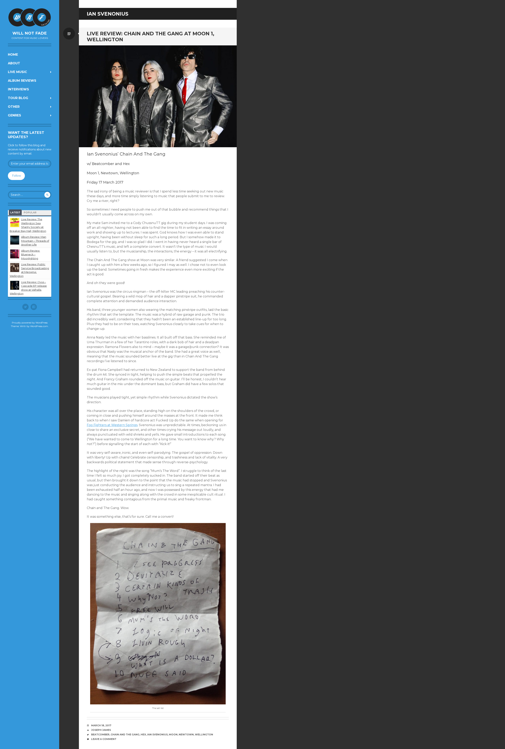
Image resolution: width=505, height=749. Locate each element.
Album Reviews (22, 80)
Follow (16, 175)
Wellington (204, 734)
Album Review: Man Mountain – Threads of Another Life (35, 240)
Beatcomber (100, 734)
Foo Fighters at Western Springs (112, 425)
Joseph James (101, 729)
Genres (14, 115)
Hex (143, 734)
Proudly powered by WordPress (30, 322)
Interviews (18, 89)
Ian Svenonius (157, 734)
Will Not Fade (29, 33)
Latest (15, 212)
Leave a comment (103, 739)
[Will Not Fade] (29, 17)
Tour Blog (18, 98)
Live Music (17, 72)
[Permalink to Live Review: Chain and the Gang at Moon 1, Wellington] (158, 96)
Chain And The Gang (125, 734)
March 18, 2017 (101, 725)
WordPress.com (39, 326)
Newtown (186, 734)
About (14, 63)
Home (13, 54)
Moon (173, 734)
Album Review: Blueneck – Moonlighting (30, 254)
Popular (30, 212)
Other (14, 107)
